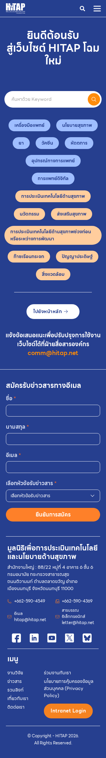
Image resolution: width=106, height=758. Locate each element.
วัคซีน (47, 143)
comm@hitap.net (53, 353)
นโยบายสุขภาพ (77, 125)
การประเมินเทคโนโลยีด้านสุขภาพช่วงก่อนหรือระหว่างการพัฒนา (50, 235)
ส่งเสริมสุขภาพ (71, 214)
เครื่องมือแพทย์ (29, 125)
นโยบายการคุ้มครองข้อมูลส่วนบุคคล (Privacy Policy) (68, 688)
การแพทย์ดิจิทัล (53, 178)
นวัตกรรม (29, 214)
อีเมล (13, 455)
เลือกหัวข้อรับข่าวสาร (31, 483)
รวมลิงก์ (15, 690)
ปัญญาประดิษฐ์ (77, 256)
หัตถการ (79, 143)
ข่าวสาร (14, 681)
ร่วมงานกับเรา (57, 672)
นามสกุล (17, 426)
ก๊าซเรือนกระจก (29, 256)
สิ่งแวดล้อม (53, 274)
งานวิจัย (15, 672)
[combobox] (53, 496)
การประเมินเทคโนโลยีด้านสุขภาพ (53, 196)
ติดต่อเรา (15, 707)
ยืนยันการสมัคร (53, 514)
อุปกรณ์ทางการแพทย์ (53, 160)
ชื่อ (11, 398)
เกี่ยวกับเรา (17, 698)
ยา (21, 143)
